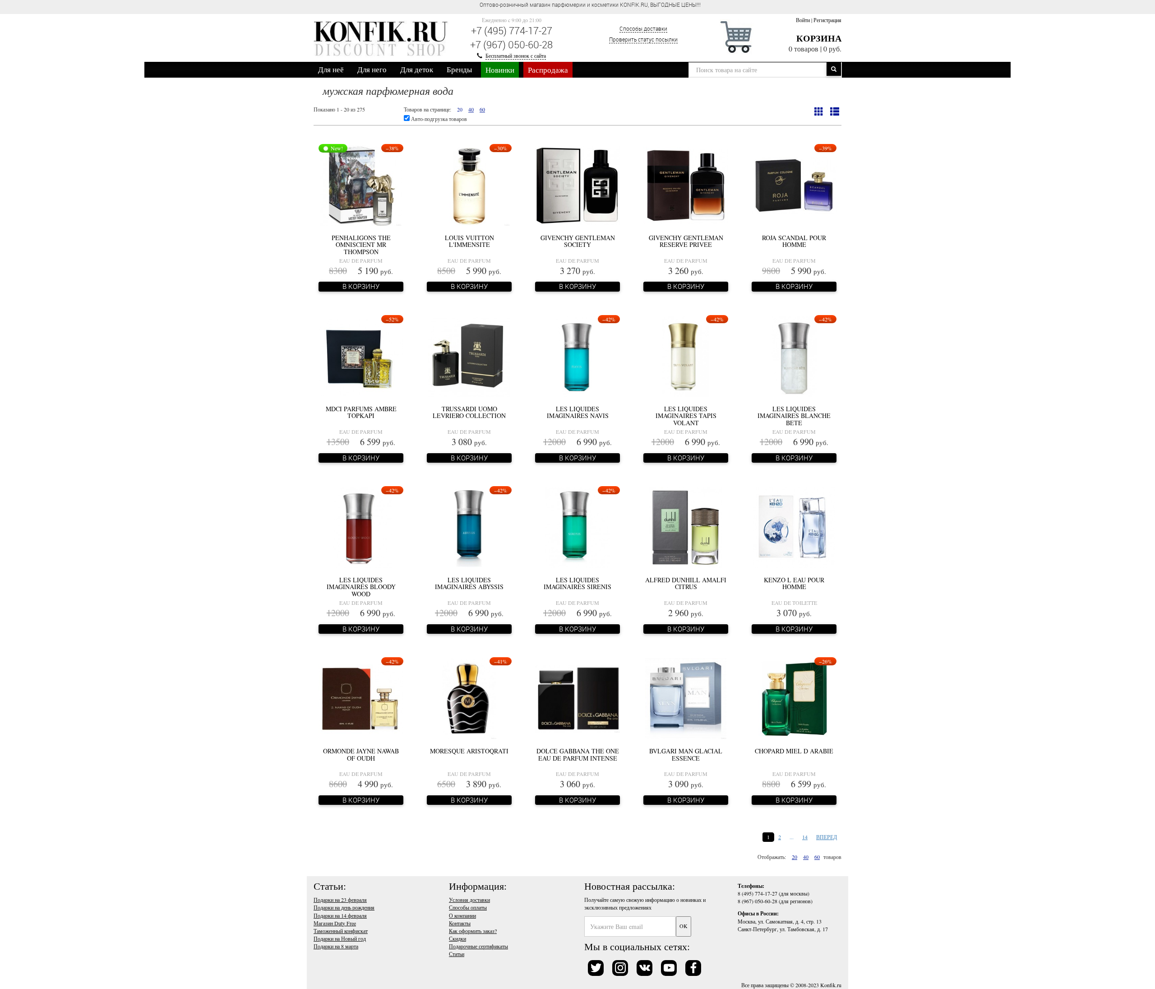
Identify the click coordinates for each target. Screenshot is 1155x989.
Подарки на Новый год (340, 938)
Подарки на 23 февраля (340, 899)
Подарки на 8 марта (336, 946)
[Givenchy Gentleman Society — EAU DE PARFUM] (577, 184)
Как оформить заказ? (473, 930)
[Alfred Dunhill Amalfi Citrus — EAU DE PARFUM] (685, 526)
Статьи (456, 953)
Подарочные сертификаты (478, 946)
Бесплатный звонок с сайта (515, 55)
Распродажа (548, 70)
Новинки (499, 70)
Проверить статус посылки (643, 39)
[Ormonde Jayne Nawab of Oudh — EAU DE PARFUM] (361, 697)
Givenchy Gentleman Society (578, 241)
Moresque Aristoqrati (469, 751)
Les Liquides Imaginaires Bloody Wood (361, 587)
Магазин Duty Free (335, 923)
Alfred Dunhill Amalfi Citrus (685, 583)
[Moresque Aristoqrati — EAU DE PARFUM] (469, 697)
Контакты (460, 923)
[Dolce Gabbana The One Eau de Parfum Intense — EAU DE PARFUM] (577, 697)
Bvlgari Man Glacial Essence (685, 754)
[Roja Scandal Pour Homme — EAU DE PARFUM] (794, 184)
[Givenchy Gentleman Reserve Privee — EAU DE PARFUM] (685, 184)
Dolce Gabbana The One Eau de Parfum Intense (577, 754)
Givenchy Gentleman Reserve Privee (686, 241)
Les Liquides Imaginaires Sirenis (577, 583)
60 (482, 109)
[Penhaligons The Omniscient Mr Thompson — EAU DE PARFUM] (361, 184)
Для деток (416, 69)
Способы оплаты (468, 907)
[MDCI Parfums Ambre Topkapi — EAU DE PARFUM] (361, 355)
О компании (462, 915)
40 (471, 109)
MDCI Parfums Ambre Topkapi (361, 412)
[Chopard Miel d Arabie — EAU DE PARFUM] (794, 697)
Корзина (818, 38)
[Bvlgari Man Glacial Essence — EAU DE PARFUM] (686, 697)
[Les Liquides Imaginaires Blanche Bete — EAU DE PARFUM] (794, 355)
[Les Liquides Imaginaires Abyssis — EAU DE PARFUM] (469, 526)
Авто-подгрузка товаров (438, 118)
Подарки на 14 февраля (340, 915)
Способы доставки (643, 28)
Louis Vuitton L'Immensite (469, 241)
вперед (826, 836)
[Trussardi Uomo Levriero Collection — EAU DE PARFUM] (469, 355)
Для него (372, 69)
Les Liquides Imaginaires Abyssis (469, 583)
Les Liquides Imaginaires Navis (578, 412)
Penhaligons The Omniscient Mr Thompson (361, 244)
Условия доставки (469, 899)
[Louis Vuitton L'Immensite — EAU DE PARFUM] (469, 184)
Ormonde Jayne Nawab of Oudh (361, 754)
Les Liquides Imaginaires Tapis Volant (686, 415)
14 (805, 836)
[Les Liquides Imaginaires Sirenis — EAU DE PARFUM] (577, 526)
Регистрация (827, 19)
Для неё (331, 69)
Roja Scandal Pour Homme (794, 241)
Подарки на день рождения (344, 907)
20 (459, 109)
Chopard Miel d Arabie (794, 751)
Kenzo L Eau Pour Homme (794, 583)
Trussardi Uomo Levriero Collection (469, 412)
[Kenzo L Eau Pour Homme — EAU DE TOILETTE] (794, 526)
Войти (803, 19)
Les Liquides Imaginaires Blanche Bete (794, 415)
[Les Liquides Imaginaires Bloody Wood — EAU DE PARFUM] (361, 526)
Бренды (459, 69)
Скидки (457, 938)
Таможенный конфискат (341, 930)
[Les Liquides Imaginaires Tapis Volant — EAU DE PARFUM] (685, 355)
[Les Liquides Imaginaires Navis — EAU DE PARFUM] (577, 355)
